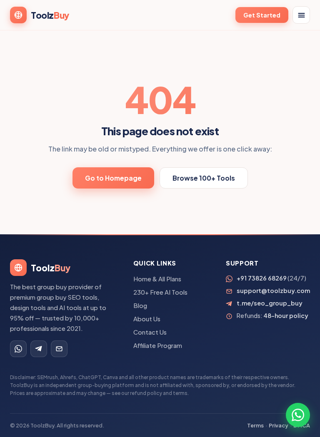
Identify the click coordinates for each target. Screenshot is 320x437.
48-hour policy (285, 315)
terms (180, 393)
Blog (140, 305)
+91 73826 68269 (262, 278)
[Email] (59, 348)
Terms (255, 425)
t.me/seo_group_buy (269, 303)
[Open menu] (301, 15)
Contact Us (150, 332)
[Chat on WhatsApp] (298, 415)
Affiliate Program (157, 345)
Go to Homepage (113, 178)
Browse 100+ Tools (203, 178)
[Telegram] (38, 348)
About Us (146, 319)
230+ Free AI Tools (160, 292)
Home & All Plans (157, 279)
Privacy (278, 425)
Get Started (261, 15)
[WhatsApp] (18, 348)
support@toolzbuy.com (273, 290)
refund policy (146, 393)
